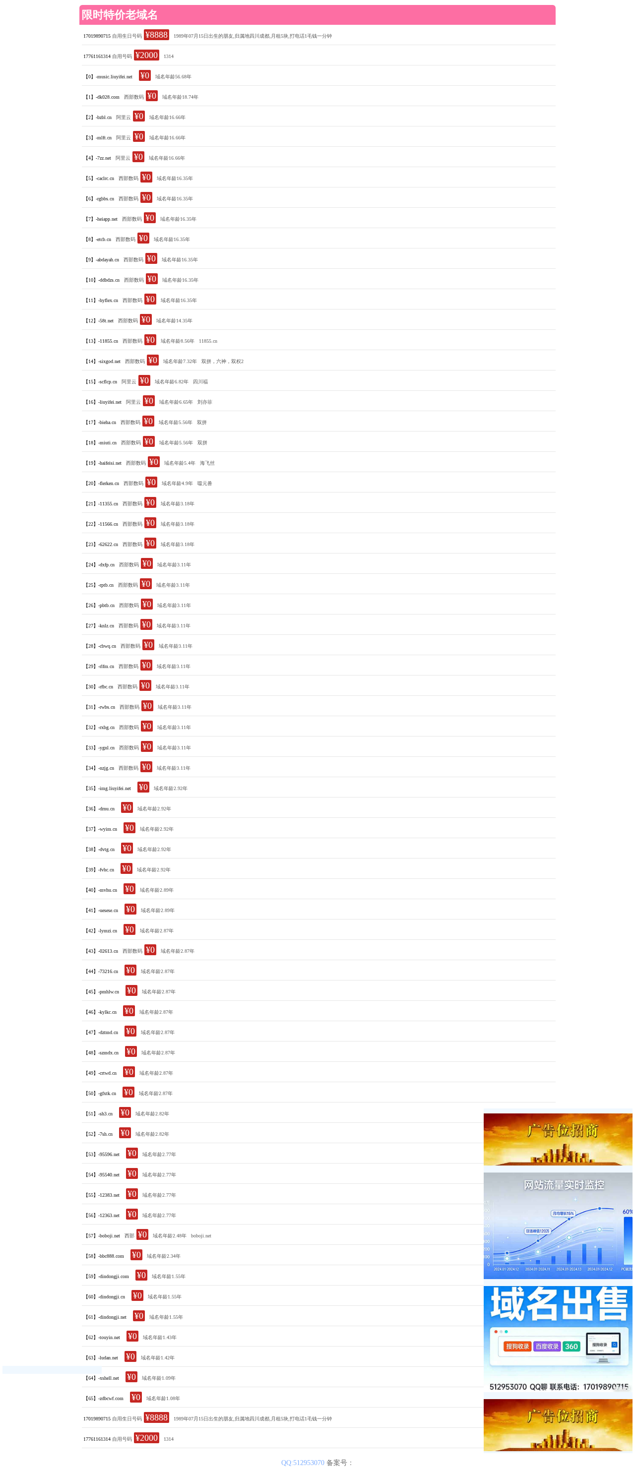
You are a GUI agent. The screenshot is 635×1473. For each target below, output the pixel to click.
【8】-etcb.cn (97, 239)
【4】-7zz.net (97, 158)
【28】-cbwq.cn (99, 646)
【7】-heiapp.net (100, 219)
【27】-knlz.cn (98, 625)
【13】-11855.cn (100, 341)
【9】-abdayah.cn (101, 259)
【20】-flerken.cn (101, 483)
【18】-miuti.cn (100, 442)
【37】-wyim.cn (100, 829)
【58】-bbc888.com (103, 1256)
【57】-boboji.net (101, 1235)
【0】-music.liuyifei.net (107, 76)
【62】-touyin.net (101, 1337)
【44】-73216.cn (100, 971)
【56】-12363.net (101, 1215)
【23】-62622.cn (100, 544)
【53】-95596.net (101, 1154)
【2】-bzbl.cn (97, 117)
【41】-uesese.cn (100, 910)
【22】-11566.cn (100, 524)
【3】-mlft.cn (97, 137)
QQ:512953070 (303, 1463)
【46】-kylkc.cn (100, 1012)
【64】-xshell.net (101, 1378)
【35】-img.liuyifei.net (107, 788)
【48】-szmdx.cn (101, 1052)
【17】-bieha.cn (99, 422)
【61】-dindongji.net (105, 1317)
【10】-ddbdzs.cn (101, 280)
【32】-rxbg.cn (99, 727)
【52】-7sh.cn (98, 1134)
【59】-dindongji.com (106, 1276)
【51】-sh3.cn (98, 1113)
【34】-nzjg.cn (98, 768)
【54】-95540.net (101, 1174)
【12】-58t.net (98, 320)
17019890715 (97, 36)
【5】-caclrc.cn (98, 178)
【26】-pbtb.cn (99, 605)
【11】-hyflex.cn (100, 300)
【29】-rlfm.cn (98, 666)
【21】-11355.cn (100, 503)
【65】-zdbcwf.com (103, 1398)
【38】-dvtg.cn (99, 849)
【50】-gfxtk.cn (99, 1093)
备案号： (340, 1463)
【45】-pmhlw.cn (101, 991)
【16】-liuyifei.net (102, 402)
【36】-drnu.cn (99, 808)
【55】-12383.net (101, 1195)
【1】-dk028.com (101, 97)
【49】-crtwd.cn (100, 1073)
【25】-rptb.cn (98, 585)
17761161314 (97, 56)
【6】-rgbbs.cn (98, 198)
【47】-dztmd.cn (100, 1032)
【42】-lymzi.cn (100, 930)
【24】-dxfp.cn (99, 564)
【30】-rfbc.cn (98, 686)
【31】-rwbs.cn (99, 707)
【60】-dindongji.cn (104, 1296)
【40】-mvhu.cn (100, 890)
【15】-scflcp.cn (100, 381)
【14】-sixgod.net (102, 361)
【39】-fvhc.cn (98, 869)
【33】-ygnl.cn (99, 747)
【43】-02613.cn (100, 951)
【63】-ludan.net (100, 1357)
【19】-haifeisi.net (102, 463)
